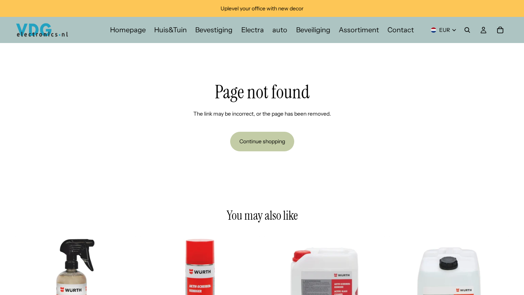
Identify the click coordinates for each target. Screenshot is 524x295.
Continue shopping (262, 141)
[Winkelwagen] (500, 30)
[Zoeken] (467, 30)
